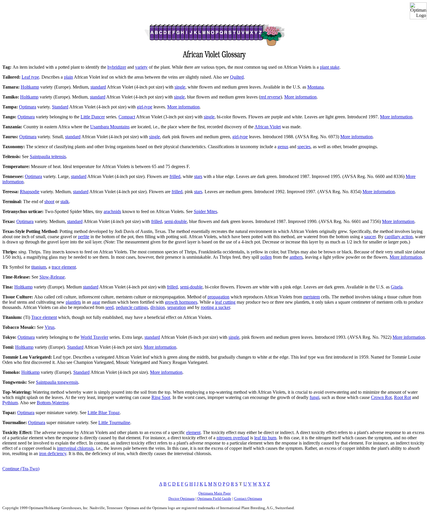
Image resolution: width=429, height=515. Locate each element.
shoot (49, 201)
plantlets (73, 302)
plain (68, 77)
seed (109, 307)
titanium (38, 267)
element (193, 432)
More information (300, 96)
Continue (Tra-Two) (20, 468)
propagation (218, 296)
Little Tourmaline (114, 422)
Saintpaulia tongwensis (57, 382)
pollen (266, 257)
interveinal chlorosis (75, 448)
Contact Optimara (248, 498)
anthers (296, 257)
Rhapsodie (29, 191)
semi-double (175, 221)
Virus (50, 327)
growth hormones (181, 302)
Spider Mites (205, 211)
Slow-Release (52, 276)
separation (176, 307)
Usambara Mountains (110, 126)
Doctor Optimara (181, 498)
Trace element (44, 317)
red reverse (270, 96)
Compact (126, 116)
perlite (83, 236)
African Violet (267, 126)
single (180, 86)
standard (98, 86)
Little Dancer (93, 116)
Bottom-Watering (53, 402)
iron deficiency (52, 453)
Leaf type (30, 77)
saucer (370, 236)
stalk (64, 201)
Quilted (237, 77)
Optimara (27, 106)
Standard (60, 106)
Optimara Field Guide (214, 498)
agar (96, 302)
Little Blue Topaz (104, 412)
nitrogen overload (233, 437)
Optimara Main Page (214, 493)
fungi (314, 397)
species (304, 146)
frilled (175, 176)
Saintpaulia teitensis (48, 156)
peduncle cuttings (132, 307)
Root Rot (402, 397)
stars (198, 176)
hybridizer (116, 67)
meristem (311, 296)
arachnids (112, 211)
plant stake (329, 67)
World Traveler (94, 337)
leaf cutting (225, 302)
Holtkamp (30, 86)
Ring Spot (160, 397)
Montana (315, 86)
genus (283, 146)
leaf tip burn (265, 437)
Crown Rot (381, 397)
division (157, 307)
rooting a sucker (215, 307)
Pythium (10, 402)
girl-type (144, 106)
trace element (64, 267)
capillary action (399, 236)
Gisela (396, 286)
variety (141, 67)
